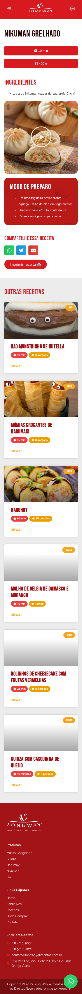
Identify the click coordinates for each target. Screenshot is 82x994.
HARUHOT (19, 510)
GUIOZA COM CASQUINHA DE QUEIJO (35, 762)
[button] (41, 50)
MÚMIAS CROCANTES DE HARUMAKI (31, 428)
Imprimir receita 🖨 (25, 264)
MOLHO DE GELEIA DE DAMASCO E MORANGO (40, 592)
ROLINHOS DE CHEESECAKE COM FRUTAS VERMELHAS (38, 677)
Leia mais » (16, 366)
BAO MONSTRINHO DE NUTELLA (38, 346)
